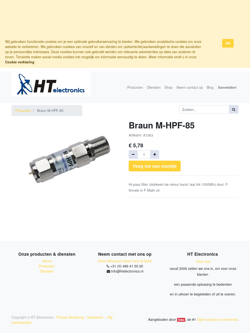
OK (227, 43)
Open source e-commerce (217, 319)
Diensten (47, 271)
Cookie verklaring (19, 61)
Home (47, 260)
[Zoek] (234, 109)
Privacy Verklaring (70, 317)
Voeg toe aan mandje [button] (155, 166)
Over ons (203, 261)
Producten (23, 110)
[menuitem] (135, 87)
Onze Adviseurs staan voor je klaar (125, 260)
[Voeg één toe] (154, 154)
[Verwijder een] (133, 154)
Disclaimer (95, 317)
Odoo (181, 320)
